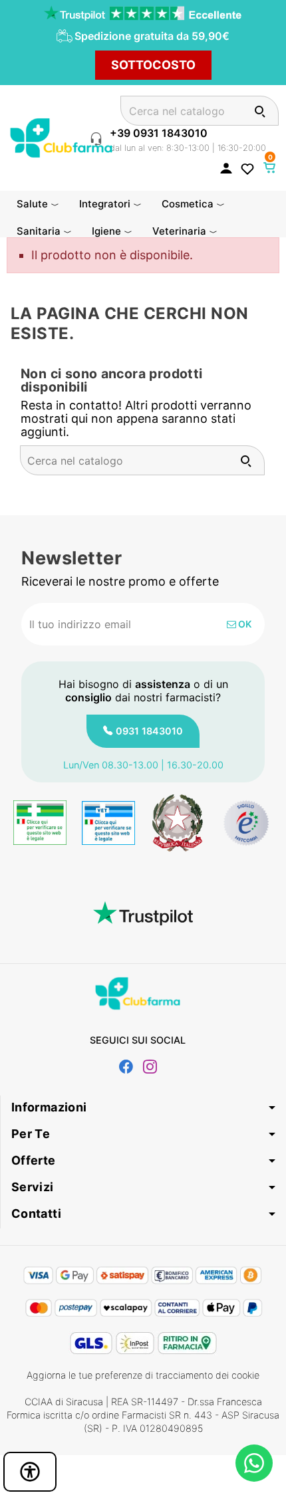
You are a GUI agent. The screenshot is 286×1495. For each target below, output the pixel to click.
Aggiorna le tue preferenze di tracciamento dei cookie (143, 1375)
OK (243, 624)
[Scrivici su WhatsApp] (254, 1463)
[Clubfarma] (61, 137)
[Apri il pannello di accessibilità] (30, 1471)
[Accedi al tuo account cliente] (226, 167)
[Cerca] (259, 111)
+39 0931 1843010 (159, 133)
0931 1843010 (149, 731)
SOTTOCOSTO (153, 65)
